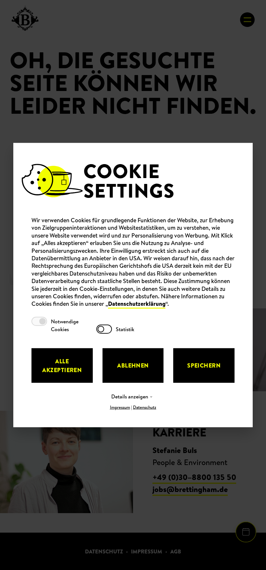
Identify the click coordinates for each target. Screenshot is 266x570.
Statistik (125, 328)
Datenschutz (144, 407)
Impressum (120, 407)
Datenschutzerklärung (136, 304)
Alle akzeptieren (62, 365)
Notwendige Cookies (65, 324)
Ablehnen (133, 365)
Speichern (204, 365)
